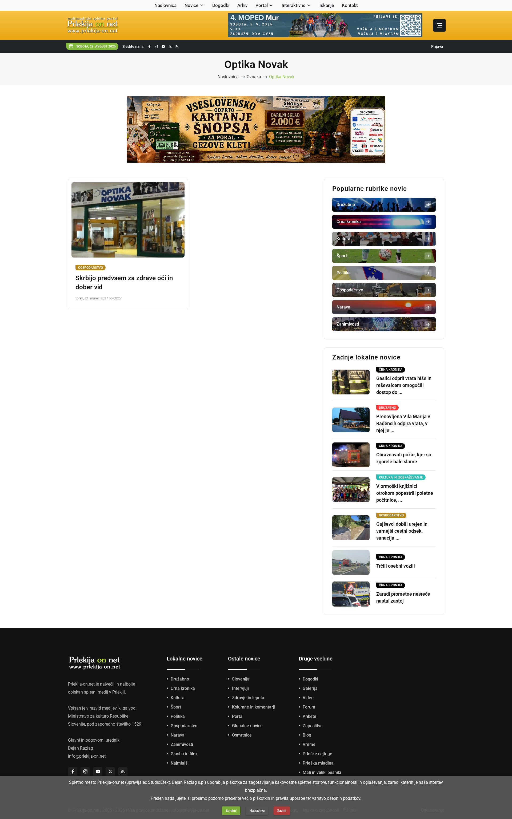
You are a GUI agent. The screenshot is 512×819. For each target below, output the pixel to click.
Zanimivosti (182, 744)
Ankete (309, 716)
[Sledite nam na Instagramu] (156, 46)
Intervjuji (240, 688)
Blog (307, 735)
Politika (178, 716)
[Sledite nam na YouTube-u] (163, 46)
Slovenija (241, 679)
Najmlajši (180, 763)
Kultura (178, 697)
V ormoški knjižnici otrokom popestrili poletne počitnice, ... (404, 493)
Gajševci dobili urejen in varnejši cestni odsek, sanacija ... (401, 531)
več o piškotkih (256, 798)
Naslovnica (165, 5)
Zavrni (281, 811)
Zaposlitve (313, 725)
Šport (176, 707)
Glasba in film (184, 753)
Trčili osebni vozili (395, 566)
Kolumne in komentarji (253, 707)
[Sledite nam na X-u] (170, 46)
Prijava (437, 46)
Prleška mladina (318, 763)
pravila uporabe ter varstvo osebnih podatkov (318, 798)
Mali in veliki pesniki (322, 772)
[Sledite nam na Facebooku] (149, 46)
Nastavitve (257, 811)
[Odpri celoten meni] (439, 25)
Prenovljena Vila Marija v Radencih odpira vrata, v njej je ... (403, 423)
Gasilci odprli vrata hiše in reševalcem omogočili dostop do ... (403, 385)
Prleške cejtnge (317, 753)
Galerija (310, 688)
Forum (309, 707)
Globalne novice (247, 725)
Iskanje (326, 5)
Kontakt (350, 5)
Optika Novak (281, 76)
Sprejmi (231, 811)
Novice (191, 5)
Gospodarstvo (90, 268)
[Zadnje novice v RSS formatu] (177, 46)
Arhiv (242, 5)
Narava (178, 735)
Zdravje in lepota (248, 697)
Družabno (180, 679)
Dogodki (220, 5)
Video (308, 697)
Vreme (309, 744)
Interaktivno (294, 5)
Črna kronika (183, 688)
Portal (261, 5)
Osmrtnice (242, 735)
